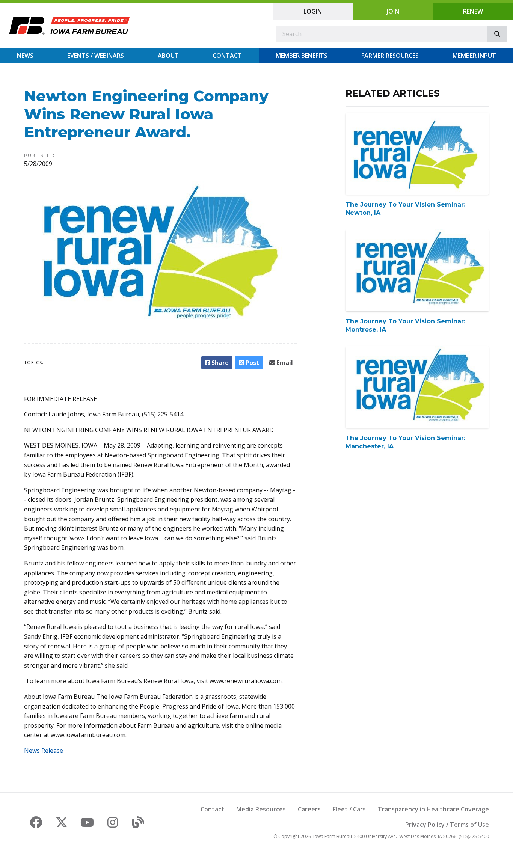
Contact (227, 55)
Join (393, 11)
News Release (43, 750)
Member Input (474, 55)
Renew (473, 11)
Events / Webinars (95, 55)
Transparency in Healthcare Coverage (433, 809)
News (25, 55)
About (168, 55)
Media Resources (261, 809)
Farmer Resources (390, 55)
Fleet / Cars (349, 809)
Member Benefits (301, 55)
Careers (309, 809)
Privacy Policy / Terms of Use (447, 824)
